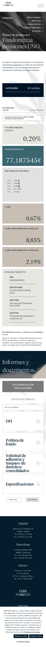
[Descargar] (38, 421)
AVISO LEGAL (23, 606)
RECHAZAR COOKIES (21, 636)
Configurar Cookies (23, 642)
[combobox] (23, 407)
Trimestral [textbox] (13, 500)
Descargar (32, 500)
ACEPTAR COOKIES (36, 636)
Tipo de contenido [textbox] (11, 407)
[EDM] (8, 4)
